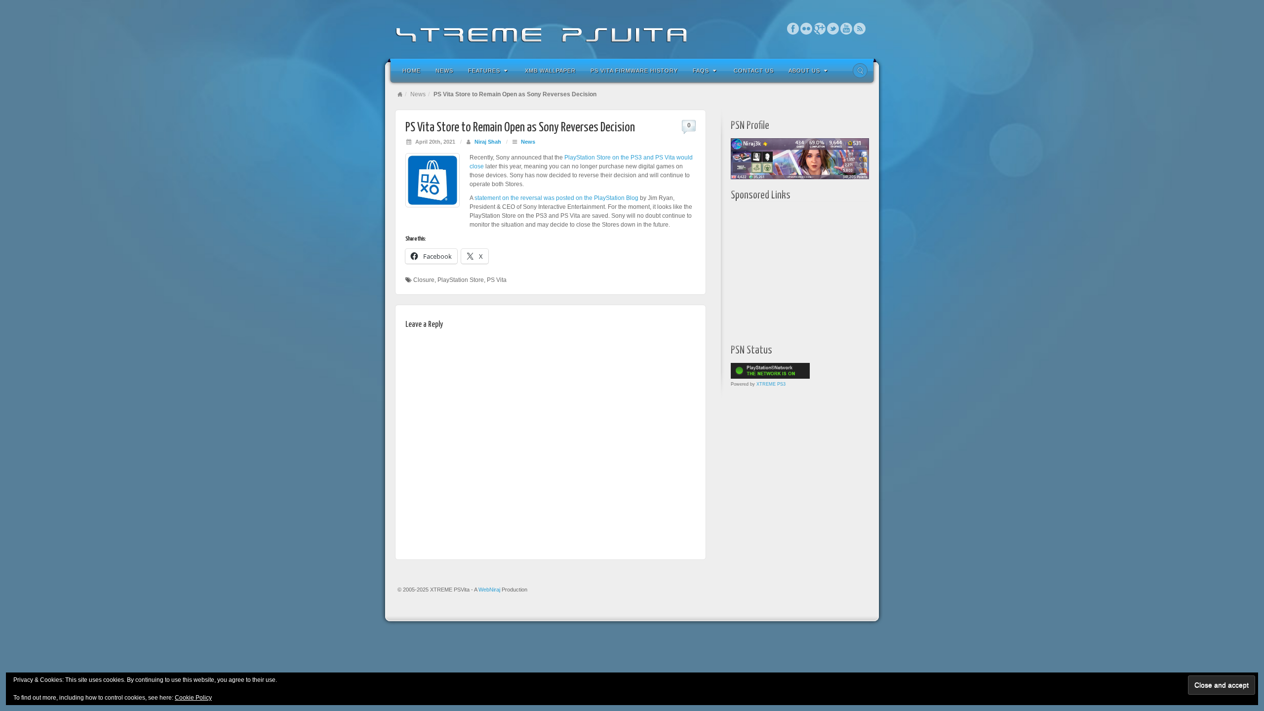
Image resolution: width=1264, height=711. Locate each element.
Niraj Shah (487, 142)
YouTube (846, 29)
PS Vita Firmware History (634, 71)
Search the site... (860, 70)
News (444, 71)
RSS (860, 29)
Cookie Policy (193, 697)
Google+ (820, 29)
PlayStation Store (460, 279)
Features (484, 71)
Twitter (833, 29)
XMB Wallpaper (550, 71)
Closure (423, 279)
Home (411, 71)
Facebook (793, 29)
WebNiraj (489, 589)
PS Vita (497, 279)
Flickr (806, 29)
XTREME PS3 (771, 384)
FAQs (701, 71)
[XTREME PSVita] (632, 28)
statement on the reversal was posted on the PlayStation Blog (556, 198)
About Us (804, 71)
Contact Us (754, 71)
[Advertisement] (792, 270)
